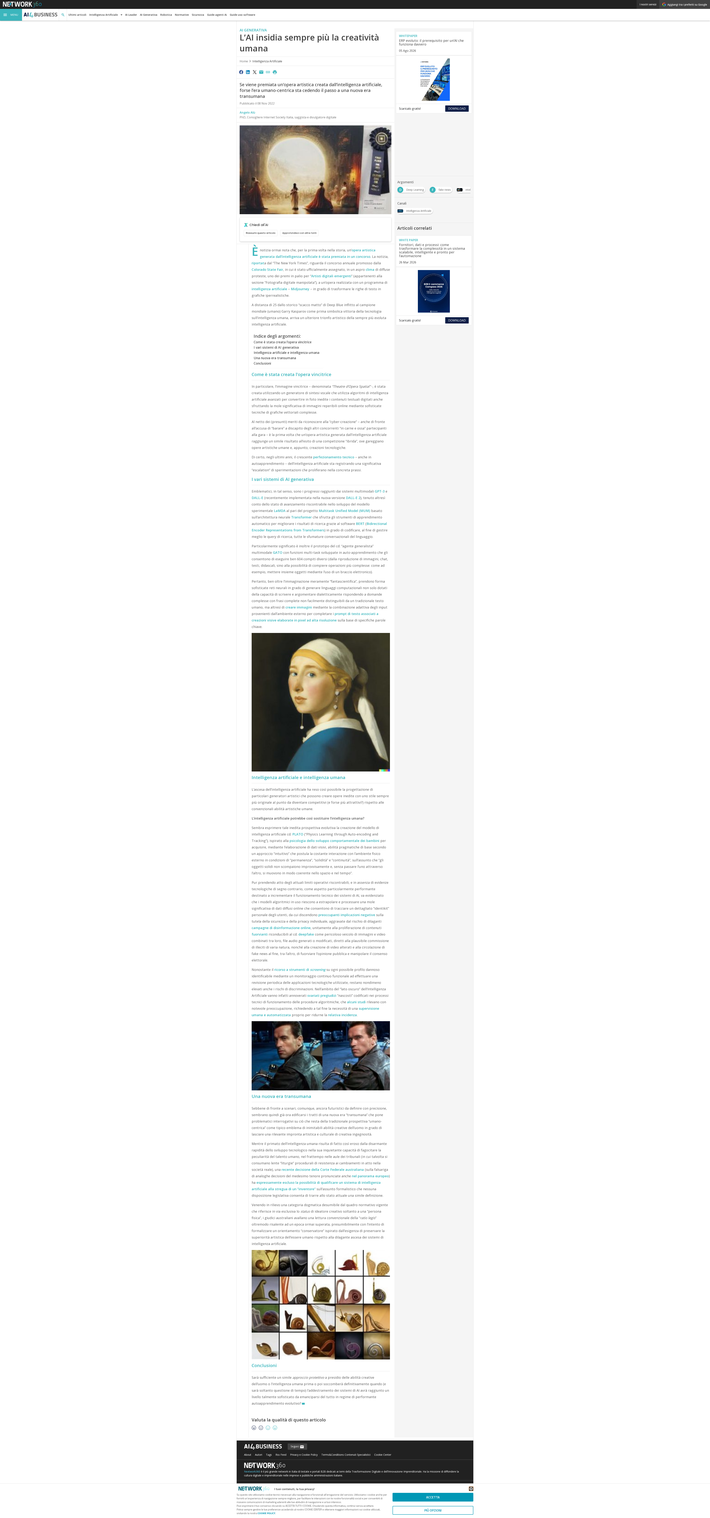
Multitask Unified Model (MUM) (344, 510)
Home (244, 61)
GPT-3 (380, 491)
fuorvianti (260, 934)
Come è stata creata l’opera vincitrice (283, 342)
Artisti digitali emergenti (331, 276)
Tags (269, 1454)
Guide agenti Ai (217, 14)
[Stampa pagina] (275, 72)
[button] (11, 15)
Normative (182, 14)
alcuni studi (356, 1002)
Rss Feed (280, 1454)
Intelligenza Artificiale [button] (103, 14)
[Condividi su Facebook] (241, 72)
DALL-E (257, 498)
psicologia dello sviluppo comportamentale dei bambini (334, 840)
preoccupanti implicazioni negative (346, 915)
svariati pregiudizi (321, 995)
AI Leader (131, 14)
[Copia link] (268, 72)
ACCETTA (433, 1497)
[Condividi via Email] (261, 72)
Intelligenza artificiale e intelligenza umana (286, 352)
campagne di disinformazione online (281, 928)
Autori (258, 1454)
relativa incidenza (342, 1015)
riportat (258, 263)
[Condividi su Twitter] (255, 72)
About (247, 1454)
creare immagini (298, 607)
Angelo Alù (247, 112)
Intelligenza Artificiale (267, 61)
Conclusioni (262, 363)
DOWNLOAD (457, 109)
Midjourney (300, 289)
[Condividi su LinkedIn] (248, 72)
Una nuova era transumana (275, 358)
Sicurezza (198, 14)
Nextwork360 (252, 1471)
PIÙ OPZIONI (433, 1510)
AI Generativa (148, 14)
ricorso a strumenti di (299, 969)
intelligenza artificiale (269, 289)
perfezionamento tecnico (333, 457)
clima (370, 269)
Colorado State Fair (267, 269)
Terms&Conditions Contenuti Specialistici (346, 1454)
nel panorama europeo (370, 1176)
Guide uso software (242, 14)
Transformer (301, 517)
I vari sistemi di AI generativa (276, 347)
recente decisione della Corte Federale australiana (323, 1169)
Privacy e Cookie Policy (304, 1454)
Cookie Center (382, 1454)
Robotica (166, 14)
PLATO (297, 834)
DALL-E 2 (353, 498)
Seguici (295, 1446)
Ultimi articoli (77, 14)
